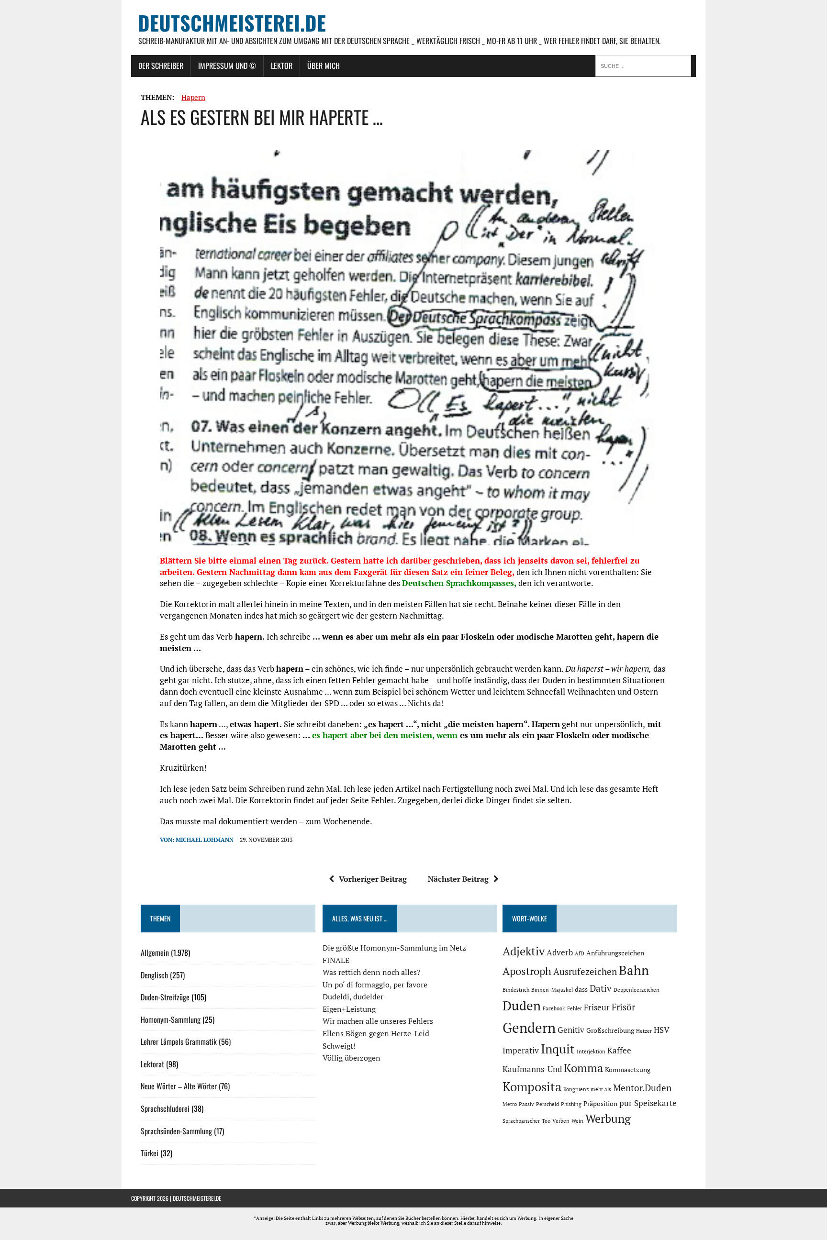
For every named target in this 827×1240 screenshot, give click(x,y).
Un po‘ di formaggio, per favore (375, 984)
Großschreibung (610, 1030)
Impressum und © (227, 65)
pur (625, 1103)
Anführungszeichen (615, 952)
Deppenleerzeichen (636, 989)
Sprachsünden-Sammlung (176, 1131)
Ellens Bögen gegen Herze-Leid (376, 1033)
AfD (579, 953)
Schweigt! (339, 1046)
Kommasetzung (627, 1069)
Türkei (149, 1153)
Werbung (608, 1118)
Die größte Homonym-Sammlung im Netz (394, 947)
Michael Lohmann (205, 839)
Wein (577, 1121)
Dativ (601, 988)
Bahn (634, 970)
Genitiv (571, 1030)
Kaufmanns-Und (532, 1069)
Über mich (323, 65)
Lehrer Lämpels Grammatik (179, 1041)
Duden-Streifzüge (165, 997)
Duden (522, 1005)
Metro (510, 1104)
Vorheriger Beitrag (373, 879)
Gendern (529, 1028)
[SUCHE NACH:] (645, 65)
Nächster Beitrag (458, 879)
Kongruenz (576, 1089)
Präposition (600, 1103)
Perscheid (547, 1104)
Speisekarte (655, 1103)
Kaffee (619, 1050)
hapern (193, 97)
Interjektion (591, 1051)
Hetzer (644, 1031)
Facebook (554, 1008)
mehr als (601, 1089)
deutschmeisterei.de (197, 1198)
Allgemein (155, 952)
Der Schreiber (160, 65)
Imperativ (521, 1050)
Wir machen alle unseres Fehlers (378, 1021)
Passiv (526, 1104)
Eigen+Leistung (349, 1009)
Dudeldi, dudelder (353, 996)
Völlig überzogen (351, 1057)
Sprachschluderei (165, 1108)
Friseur (597, 1007)
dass (581, 989)
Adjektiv (524, 951)
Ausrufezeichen (585, 971)
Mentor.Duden (642, 1088)
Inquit (558, 1049)
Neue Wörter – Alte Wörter (179, 1086)
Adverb (560, 952)
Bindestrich (516, 989)
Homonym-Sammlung (171, 1019)
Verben (561, 1121)
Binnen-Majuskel (552, 989)
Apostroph (527, 971)
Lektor (281, 65)
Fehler (574, 1008)
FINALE (336, 960)
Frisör (623, 1007)
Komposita (532, 1086)
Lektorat (152, 1064)
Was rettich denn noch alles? (372, 972)
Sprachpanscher (521, 1121)
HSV (662, 1030)
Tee (546, 1121)
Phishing (571, 1104)
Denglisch (154, 975)
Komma (583, 1067)
